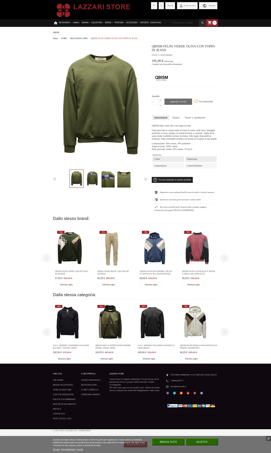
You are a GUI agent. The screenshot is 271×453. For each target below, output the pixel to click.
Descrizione (160, 117)
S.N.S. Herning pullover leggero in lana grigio (156, 346)
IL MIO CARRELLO (89, 390)
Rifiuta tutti (168, 442)
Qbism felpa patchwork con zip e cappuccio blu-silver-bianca (156, 272)
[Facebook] (167, 393)
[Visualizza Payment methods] (192, 405)
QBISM (56, 32)
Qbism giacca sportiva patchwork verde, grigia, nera (113, 346)
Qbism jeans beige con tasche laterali (113, 272)
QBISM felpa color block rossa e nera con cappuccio (198, 272)
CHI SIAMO (58, 380)
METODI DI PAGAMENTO (64, 404)
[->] (224, 258)
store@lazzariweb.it (178, 386)
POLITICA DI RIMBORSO (64, 399)
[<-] (46, 258)
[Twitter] (174, 393)
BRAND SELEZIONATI (63, 385)
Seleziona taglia (66, 285)
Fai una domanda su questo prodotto (175, 179)
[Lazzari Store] (93, 10)
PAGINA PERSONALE (90, 380)
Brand (176, 117)
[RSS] (181, 393)
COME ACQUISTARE (62, 390)
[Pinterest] (194, 393)
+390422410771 (176, 381)
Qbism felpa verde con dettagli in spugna (71, 272)
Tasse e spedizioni (194, 117)
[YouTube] (188, 393)
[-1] (161, 105)
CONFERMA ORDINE (90, 394)
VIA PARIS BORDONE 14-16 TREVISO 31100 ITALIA (193, 375)
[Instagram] (201, 393)
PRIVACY (57, 409)
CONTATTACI (59, 414)
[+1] (161, 100)
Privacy (56, 449)
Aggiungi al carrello (178, 102)
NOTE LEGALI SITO (62, 419)
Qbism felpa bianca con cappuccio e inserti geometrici (198, 346)
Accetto (201, 442)
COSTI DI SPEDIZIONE (63, 394)
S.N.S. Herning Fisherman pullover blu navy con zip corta (71, 346)
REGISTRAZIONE (89, 385)
